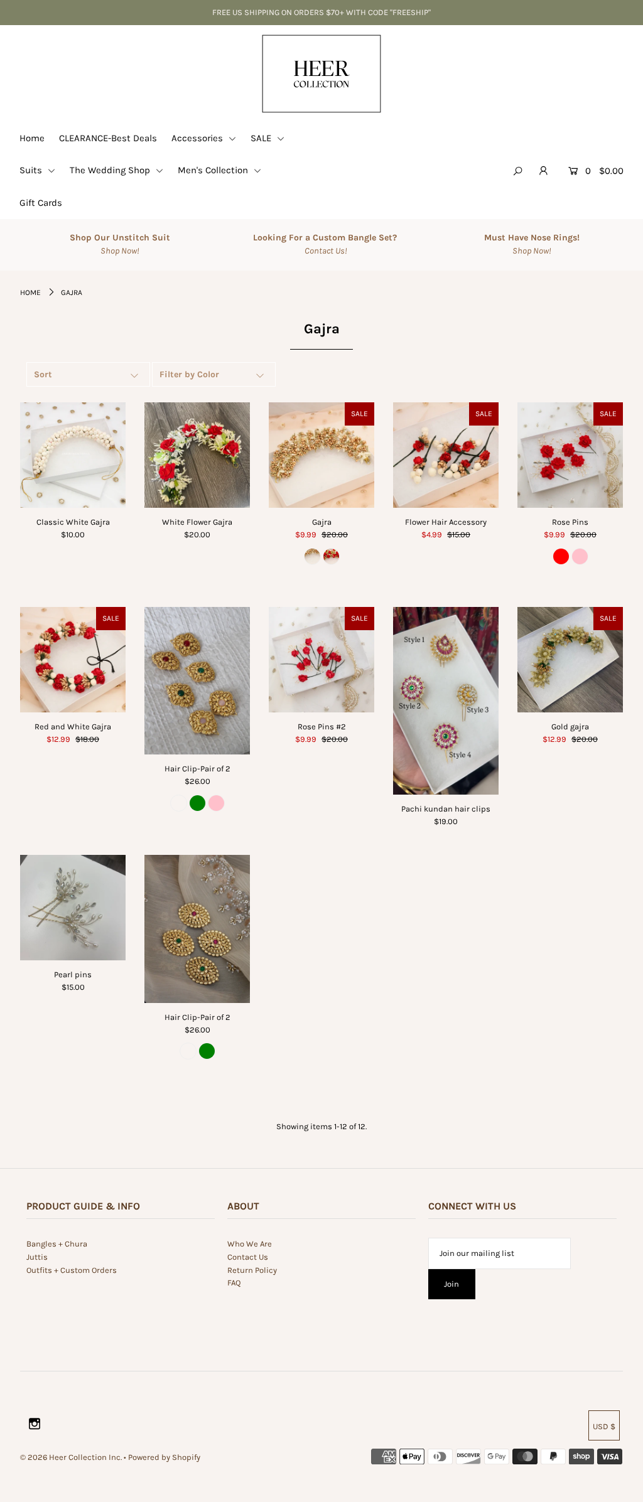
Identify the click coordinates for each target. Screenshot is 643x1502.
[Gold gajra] (570, 659)
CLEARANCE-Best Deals (108, 138)
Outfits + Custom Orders (71, 1270)
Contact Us (247, 1257)
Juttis (37, 1257)
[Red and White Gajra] (73, 659)
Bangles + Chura (56, 1243)
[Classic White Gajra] (73, 455)
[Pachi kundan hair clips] (446, 701)
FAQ (233, 1282)
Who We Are (249, 1243)
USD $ (604, 1426)
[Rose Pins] (570, 455)
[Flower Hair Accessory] (446, 455)
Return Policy (252, 1270)
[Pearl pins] (73, 907)
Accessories (198, 138)
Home (32, 138)
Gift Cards (40, 202)
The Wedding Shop (111, 170)
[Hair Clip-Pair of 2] (197, 680)
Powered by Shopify (164, 1457)
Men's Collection (214, 170)
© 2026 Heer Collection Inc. (71, 1457)
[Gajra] (321, 455)
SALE (262, 138)
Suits (32, 170)
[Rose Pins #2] (321, 659)
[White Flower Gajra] (197, 455)
